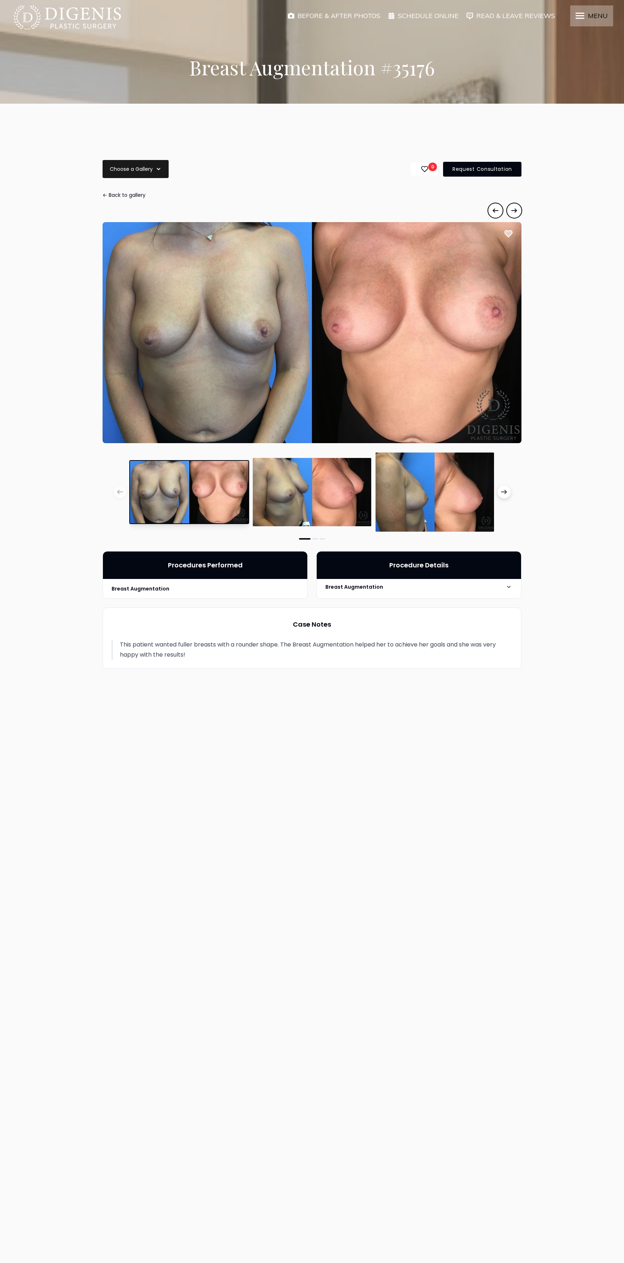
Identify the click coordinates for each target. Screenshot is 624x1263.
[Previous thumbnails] (119, 491)
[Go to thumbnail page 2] (315, 539)
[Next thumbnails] (504, 491)
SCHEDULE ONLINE (428, 16)
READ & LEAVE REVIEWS (515, 16)
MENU (598, 16)
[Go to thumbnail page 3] (322, 539)
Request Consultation (482, 169)
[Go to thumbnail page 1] (305, 539)
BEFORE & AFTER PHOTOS (339, 16)
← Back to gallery (124, 195)
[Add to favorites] (508, 233)
